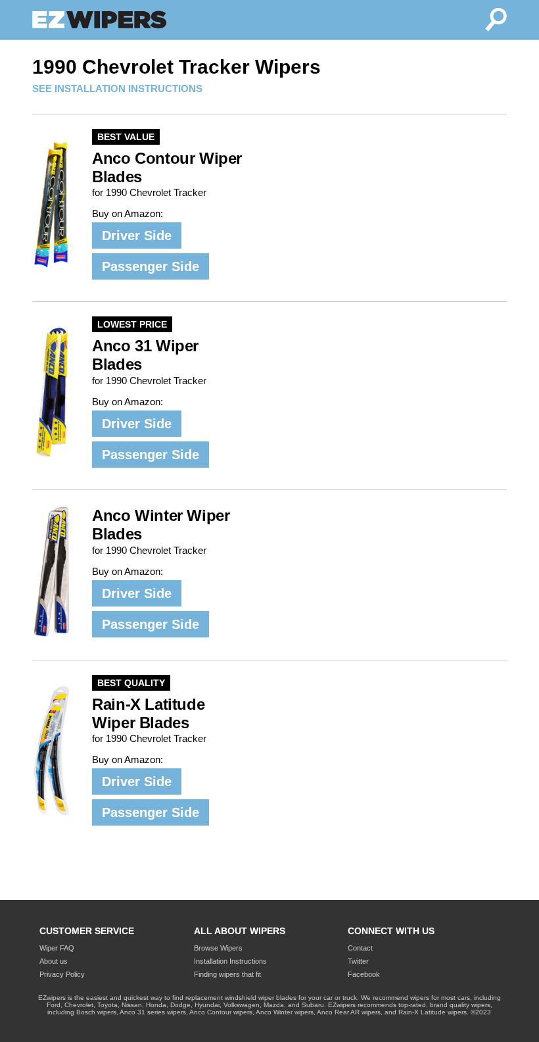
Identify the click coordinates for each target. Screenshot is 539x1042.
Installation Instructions (230, 961)
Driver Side (137, 235)
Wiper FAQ (56, 948)
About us (53, 961)
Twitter (358, 961)
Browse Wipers (218, 948)
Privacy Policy (62, 974)
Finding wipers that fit (227, 974)
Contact (360, 948)
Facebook (364, 974)
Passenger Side (150, 266)
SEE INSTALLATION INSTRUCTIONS (117, 88)
